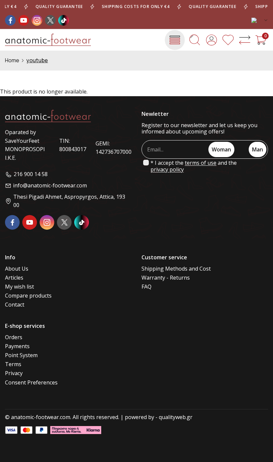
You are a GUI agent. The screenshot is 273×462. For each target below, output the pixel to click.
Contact (14, 305)
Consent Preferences (31, 382)
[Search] (194, 40)
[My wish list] (228, 40)
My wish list (19, 287)
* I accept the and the (193, 166)
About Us (16, 269)
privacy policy (167, 169)
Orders (13, 337)
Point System (21, 355)
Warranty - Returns (165, 278)
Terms (13, 364)
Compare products (28, 296)
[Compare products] (244, 40)
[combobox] (259, 20)
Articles (14, 278)
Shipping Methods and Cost (176, 269)
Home (12, 60)
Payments (17, 346)
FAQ (146, 287)
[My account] (211, 40)
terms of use (200, 163)
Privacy (14, 373)
